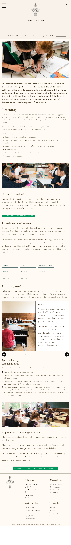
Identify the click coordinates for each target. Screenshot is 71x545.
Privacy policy (19, 524)
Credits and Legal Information (43, 524)
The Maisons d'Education (15, 36)
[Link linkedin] (25, 487)
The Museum (54, 492)
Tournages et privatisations (57, 513)
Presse (51, 516)
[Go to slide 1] (25, 354)
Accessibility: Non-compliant (29, 524)
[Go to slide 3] (33, 354)
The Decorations (55, 487)
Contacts (52, 510)
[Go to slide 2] (29, 354)
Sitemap (13, 524)
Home (3, 36)
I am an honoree (29, 507)
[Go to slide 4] (37, 354)
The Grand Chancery (56, 484)
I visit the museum (30, 513)
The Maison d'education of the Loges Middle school (39, 36)
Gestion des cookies (55, 524)
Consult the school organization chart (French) (36, 469)
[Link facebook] (30, 487)
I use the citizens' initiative (32, 510)
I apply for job (29, 516)
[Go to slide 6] (45, 354)
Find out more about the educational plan (18, 216)
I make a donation (30, 518)
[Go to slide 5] (41, 354)
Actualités (52, 507)
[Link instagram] (27, 487)
